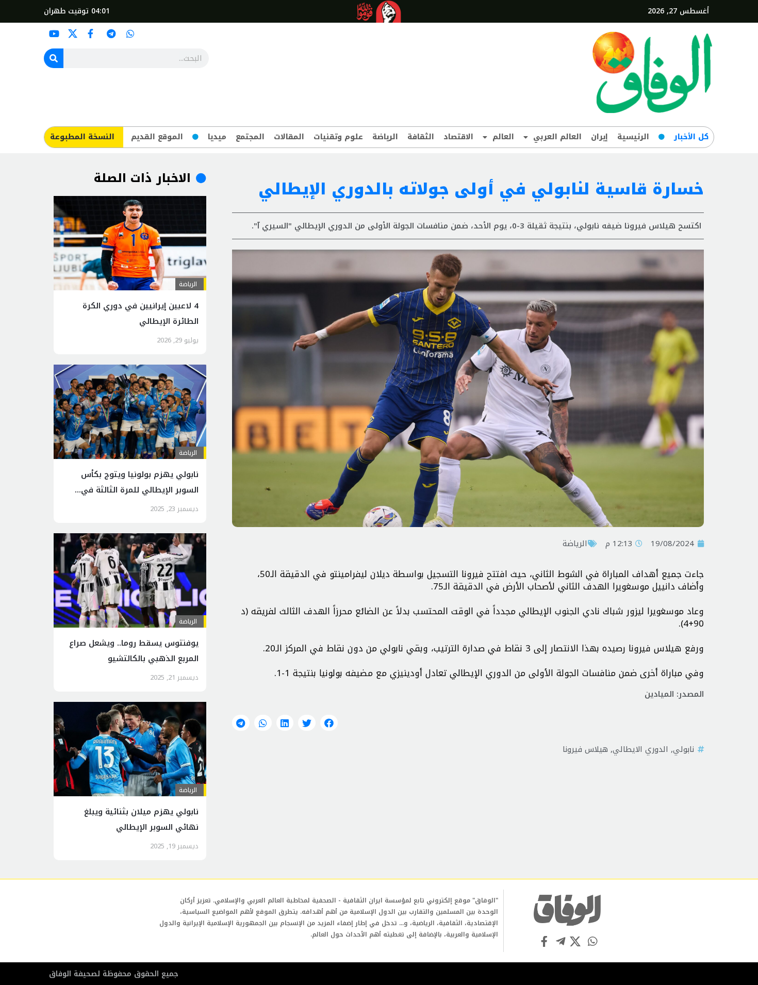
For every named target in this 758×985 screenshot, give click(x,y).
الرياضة (385, 137)
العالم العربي (557, 137)
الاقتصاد (458, 137)
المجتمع (250, 137)
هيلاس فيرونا (585, 749)
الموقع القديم (157, 137)
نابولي (683, 749)
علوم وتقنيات (338, 137)
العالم (503, 137)
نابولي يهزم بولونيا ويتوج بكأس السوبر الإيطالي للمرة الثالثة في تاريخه (140, 490)
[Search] (53, 58)
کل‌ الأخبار (691, 137)
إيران (599, 137)
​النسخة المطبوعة (82, 137)
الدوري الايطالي (640, 749)
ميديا (217, 137)
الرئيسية (633, 137)
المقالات (289, 137)
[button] (329, 723)
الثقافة (420, 137)
